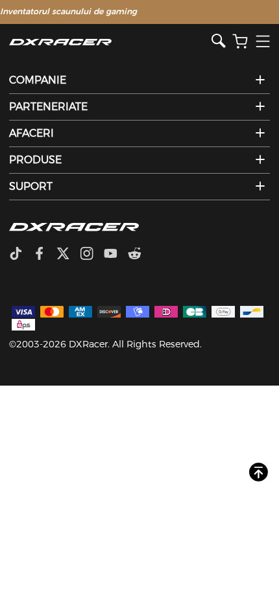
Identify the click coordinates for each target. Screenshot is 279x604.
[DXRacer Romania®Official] (110, 42)
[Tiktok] (20, 254)
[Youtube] (116, 254)
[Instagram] (92, 254)
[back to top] (258, 473)
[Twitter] (68, 254)
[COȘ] (240, 42)
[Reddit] (140, 254)
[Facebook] (44, 254)
